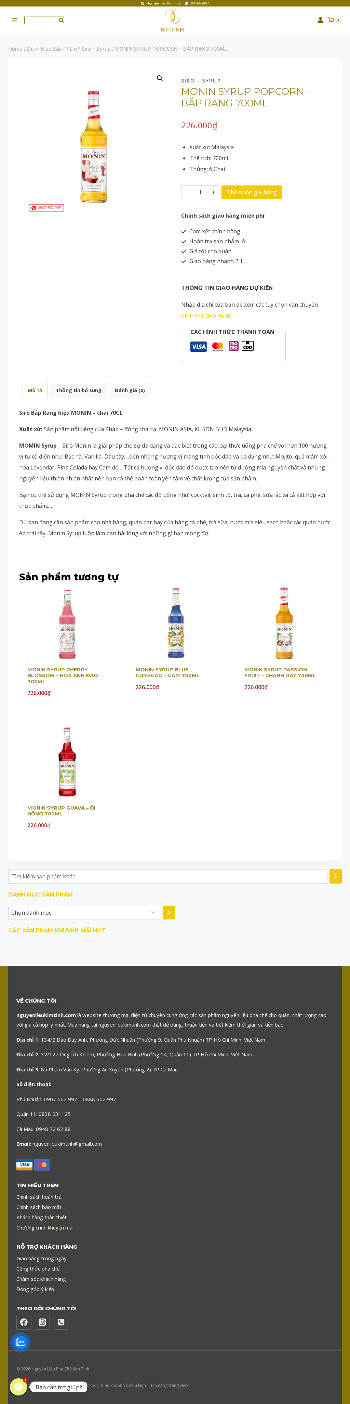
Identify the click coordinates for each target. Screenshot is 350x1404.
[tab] (35, 390)
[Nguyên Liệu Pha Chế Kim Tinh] (175, 20)
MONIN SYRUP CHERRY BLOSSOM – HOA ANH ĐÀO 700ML (62, 676)
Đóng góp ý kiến (35, 1289)
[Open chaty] (18, 1386)
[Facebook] (23, 1322)
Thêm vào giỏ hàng (252, 192)
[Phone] (61, 1322)
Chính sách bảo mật (39, 1206)
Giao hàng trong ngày (41, 1258)
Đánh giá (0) (130, 390)
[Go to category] (169, 912)
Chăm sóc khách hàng (41, 1278)
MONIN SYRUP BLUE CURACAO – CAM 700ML (168, 673)
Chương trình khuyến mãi (44, 1227)
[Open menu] (14, 20)
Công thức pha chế (37, 1268)
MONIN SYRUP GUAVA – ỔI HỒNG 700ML (61, 811)
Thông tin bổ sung (79, 390)
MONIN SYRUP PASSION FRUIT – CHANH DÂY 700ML (280, 673)
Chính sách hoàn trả (39, 1196)
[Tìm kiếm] (335, 876)
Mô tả (35, 390)
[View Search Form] (44, 20)
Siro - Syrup (201, 80)
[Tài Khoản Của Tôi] (320, 20)
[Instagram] (42, 1322)
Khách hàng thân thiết (41, 1217)
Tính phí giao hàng (206, 315)
